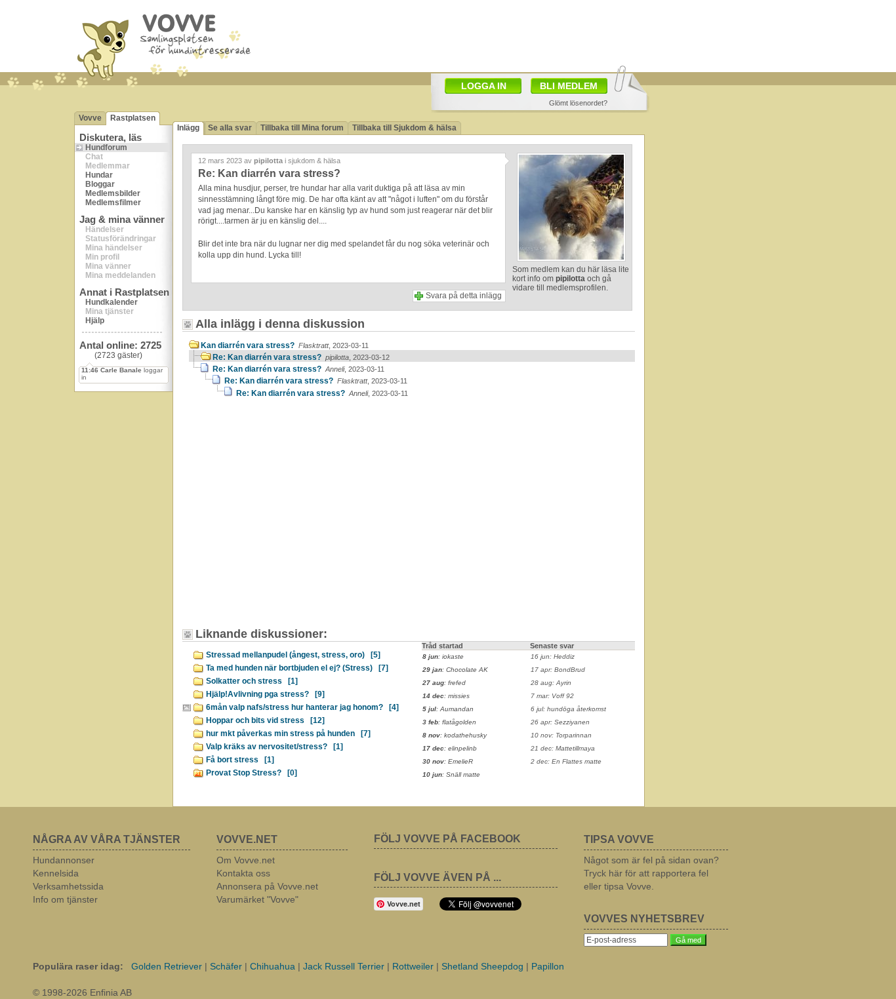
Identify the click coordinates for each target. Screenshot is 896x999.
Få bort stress (240, 759)
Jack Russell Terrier (343, 966)
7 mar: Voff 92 (552, 695)
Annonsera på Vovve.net (267, 886)
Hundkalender (111, 302)
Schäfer (226, 966)
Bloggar (100, 184)
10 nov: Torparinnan (561, 735)
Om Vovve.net (245, 860)
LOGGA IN (483, 86)
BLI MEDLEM (569, 86)
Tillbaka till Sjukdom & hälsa (404, 127)
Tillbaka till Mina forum (302, 127)
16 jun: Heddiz (553, 656)
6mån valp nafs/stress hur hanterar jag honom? (302, 707)
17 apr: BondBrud (558, 669)
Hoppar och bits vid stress (265, 720)
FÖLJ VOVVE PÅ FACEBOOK (447, 838)
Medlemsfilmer (113, 202)
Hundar (99, 175)
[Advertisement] (300, 519)
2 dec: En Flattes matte (566, 761)
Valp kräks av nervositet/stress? (274, 746)
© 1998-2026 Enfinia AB (82, 992)
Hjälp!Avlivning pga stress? (265, 694)
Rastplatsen (132, 118)
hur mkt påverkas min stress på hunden (288, 733)
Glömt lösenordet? (578, 103)
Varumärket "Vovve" (257, 899)
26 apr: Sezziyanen (560, 722)
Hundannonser (63, 860)
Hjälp (94, 320)
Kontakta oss (243, 873)
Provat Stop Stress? (251, 772)
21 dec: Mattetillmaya (563, 748)
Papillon (547, 966)
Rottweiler (413, 966)
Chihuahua (272, 966)
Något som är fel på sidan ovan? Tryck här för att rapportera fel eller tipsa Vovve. (651, 873)
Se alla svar (230, 127)
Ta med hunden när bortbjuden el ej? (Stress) (297, 668)
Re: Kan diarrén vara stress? (301, 357)
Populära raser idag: (78, 966)
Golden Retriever (166, 966)
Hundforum (106, 147)
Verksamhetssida (68, 886)
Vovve (90, 118)
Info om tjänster (65, 899)
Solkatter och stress (252, 681)
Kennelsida (56, 873)
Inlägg (188, 127)
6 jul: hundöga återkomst (568, 709)
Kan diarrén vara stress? (285, 345)
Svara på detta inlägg (464, 295)
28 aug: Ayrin (551, 682)
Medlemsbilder (112, 193)
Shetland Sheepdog (482, 966)
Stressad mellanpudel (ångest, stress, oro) (293, 654)
